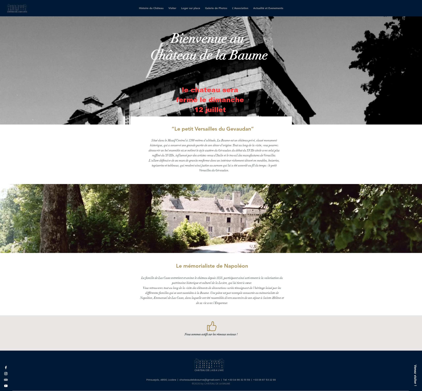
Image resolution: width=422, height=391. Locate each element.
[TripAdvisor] (6, 380)
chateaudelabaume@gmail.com (199, 379)
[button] (415, 375)
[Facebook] (6, 367)
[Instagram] (6, 374)
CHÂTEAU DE (17, 12)
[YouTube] (6, 386)
